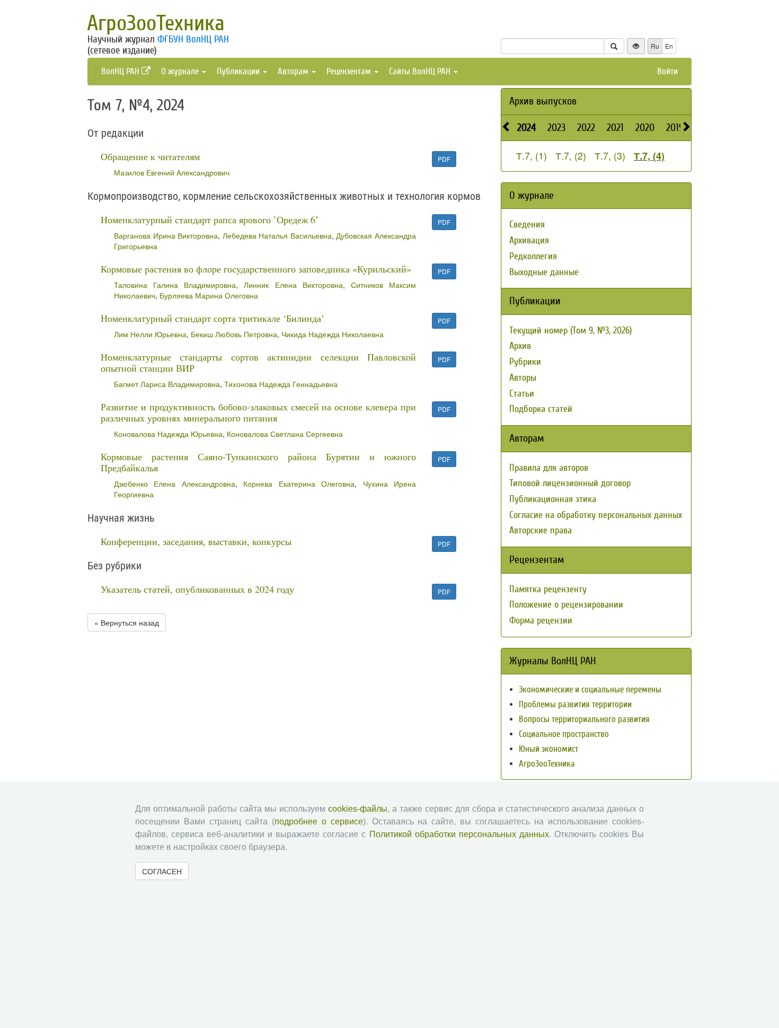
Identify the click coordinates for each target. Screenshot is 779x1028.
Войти (667, 71)
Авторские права (540, 530)
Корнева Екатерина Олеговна (299, 483)
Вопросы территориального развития (584, 719)
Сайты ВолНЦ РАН (421, 71)
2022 (586, 127)
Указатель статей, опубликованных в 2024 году (197, 589)
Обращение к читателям (150, 156)
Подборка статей (540, 409)
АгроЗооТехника (156, 23)
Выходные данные (544, 272)
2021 (615, 127)
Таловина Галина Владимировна (175, 284)
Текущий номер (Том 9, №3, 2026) (570, 330)
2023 (556, 127)
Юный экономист (548, 749)
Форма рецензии (540, 620)
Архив (520, 346)
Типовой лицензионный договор (570, 483)
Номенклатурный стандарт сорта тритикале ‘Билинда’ (212, 318)
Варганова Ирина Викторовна (166, 235)
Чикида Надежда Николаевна (332, 334)
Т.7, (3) (610, 155)
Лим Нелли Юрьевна (150, 334)
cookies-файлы (357, 808)
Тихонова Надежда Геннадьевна (281, 384)
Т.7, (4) (649, 156)
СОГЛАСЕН (162, 871)
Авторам (294, 71)
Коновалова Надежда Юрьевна (168, 433)
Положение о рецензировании (566, 604)
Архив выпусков (543, 101)
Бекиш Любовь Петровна (234, 334)
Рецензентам (349, 71)
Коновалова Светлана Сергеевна (285, 433)
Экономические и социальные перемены (590, 689)
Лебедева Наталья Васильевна (277, 235)
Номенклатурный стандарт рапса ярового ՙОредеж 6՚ (209, 219)
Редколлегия (533, 256)
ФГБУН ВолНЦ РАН (193, 39)
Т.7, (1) (531, 155)
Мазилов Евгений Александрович (171, 172)
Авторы (522, 377)
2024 (526, 127)
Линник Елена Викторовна (293, 284)
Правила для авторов (548, 467)
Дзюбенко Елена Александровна (174, 483)
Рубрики (525, 361)
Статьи (521, 393)
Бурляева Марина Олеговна (209, 295)
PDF (444, 158)
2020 (644, 127)
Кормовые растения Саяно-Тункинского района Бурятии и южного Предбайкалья (258, 462)
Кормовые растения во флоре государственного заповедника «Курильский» (256, 268)
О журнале (181, 71)
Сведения (527, 224)
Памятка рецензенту (548, 589)
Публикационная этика (552, 499)
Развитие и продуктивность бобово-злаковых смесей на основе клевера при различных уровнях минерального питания (258, 412)
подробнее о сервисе (319, 821)
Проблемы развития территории (575, 704)
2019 (675, 127)
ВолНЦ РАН (121, 71)
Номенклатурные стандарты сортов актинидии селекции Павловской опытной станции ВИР (258, 362)
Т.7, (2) (570, 155)
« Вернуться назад (126, 622)
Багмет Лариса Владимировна (167, 384)
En (669, 45)
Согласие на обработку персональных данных (595, 515)
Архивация (529, 240)
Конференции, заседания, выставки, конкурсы (196, 541)
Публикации (239, 71)
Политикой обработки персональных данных (459, 834)
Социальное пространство (564, 734)
